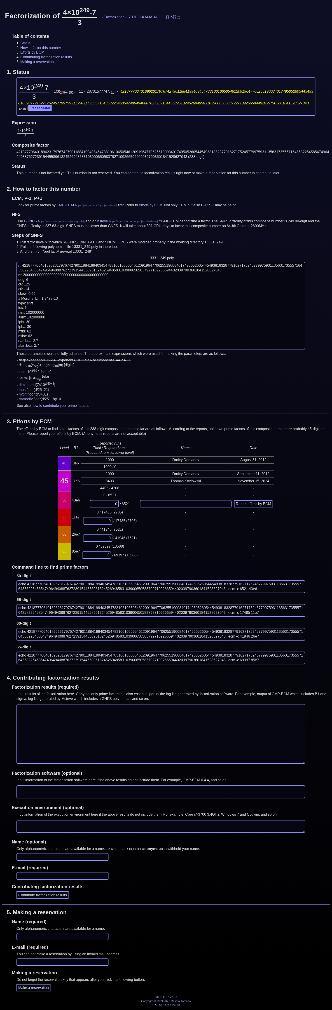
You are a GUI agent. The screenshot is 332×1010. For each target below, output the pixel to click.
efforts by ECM (150, 205)
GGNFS (30, 221)
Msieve (102, 221)
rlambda (25, 399)
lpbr (22, 390)
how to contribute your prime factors (60, 405)
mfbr (22, 394)
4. (53, 678)
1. (18, 72)
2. (43, 189)
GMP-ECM (65, 205)
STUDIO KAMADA (142, 17)
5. (37, 912)
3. (29, 421)
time (22, 372)
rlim (22, 385)
